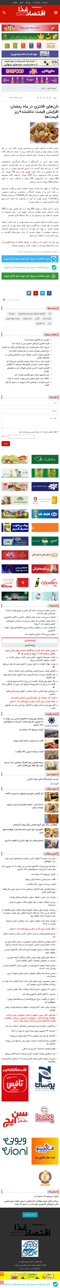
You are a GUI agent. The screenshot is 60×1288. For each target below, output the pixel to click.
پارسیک (11, 313)
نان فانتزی (40, 323)
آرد (50, 313)
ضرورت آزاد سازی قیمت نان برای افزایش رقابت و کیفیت (25, 347)
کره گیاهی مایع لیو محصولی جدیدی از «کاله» (24, 793)
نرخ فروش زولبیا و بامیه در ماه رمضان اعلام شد (29, 351)
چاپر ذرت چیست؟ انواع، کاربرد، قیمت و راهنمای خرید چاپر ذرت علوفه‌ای (30, 860)
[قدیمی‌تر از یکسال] (51, 832)
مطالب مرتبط (51, 335)
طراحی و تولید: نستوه (27, 1268)
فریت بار (54, 784)
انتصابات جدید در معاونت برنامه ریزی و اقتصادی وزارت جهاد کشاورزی (29, 629)
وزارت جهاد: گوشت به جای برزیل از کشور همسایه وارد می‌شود (28, 664)
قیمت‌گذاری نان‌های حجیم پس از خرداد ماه (30, 343)
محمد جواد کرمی (12, 318)
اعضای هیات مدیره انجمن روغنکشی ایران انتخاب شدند (31, 671)
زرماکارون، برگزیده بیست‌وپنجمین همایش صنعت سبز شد (30, 1026)
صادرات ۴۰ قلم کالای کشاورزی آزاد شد (38, 994)
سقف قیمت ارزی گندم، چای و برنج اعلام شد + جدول (32, 701)
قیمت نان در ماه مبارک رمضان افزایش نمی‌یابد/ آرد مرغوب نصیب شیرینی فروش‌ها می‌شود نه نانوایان (27, 363)
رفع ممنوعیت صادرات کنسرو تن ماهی (38, 1048)
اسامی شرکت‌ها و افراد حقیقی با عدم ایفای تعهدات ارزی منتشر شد (31, 975)
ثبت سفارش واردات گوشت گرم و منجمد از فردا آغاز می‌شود (30, 1054)
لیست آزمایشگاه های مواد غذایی (42, 779)
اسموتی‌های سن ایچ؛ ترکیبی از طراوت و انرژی (24, 840)
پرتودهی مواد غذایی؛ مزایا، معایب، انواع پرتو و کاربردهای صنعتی (30, 692)
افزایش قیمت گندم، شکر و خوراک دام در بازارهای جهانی (28, 369)
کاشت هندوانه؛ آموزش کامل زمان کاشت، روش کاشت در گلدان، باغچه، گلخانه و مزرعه (30, 659)
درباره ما (45, 2)
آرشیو (21, 2)
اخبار (43, 88)
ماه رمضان (27, 318)
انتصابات (53, 606)
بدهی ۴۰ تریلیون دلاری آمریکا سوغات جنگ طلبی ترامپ (31, 989)
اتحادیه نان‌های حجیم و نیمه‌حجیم (31, 313)
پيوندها (28, 2)
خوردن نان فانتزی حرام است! (36, 340)
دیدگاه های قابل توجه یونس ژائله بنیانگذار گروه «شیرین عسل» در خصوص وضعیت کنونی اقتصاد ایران (31, 959)
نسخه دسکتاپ (30, 1214)
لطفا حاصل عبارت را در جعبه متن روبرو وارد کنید (38, 432)
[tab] (30, 640)
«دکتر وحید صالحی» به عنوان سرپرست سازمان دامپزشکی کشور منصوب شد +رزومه (30, 622)
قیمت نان (26, 172)
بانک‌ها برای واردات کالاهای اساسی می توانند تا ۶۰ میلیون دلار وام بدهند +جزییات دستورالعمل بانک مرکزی (23, 722)
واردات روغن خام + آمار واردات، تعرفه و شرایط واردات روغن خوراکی (30, 1008)
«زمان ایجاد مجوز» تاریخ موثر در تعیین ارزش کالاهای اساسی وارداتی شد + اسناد (29, 967)
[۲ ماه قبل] (51, 797)
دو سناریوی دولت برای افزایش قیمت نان (31, 375)
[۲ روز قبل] (51, 722)
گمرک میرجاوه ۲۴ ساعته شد (31, 730)
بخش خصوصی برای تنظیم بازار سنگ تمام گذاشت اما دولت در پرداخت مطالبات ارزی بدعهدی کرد (28, 983)
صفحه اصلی (51, 88)
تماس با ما (36, 2)
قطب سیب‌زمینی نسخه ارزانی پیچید (28, 740)
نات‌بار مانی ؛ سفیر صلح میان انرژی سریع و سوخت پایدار (25, 806)
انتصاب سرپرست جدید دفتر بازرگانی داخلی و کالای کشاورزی (29, 617)
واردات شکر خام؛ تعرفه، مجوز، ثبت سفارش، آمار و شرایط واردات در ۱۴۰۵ (30, 922)
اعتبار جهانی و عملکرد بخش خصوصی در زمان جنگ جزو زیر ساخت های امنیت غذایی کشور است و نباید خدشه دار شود (30, 943)
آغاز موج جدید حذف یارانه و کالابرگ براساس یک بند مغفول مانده (30, 706)
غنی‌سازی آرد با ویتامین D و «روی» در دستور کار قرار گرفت (27, 383)
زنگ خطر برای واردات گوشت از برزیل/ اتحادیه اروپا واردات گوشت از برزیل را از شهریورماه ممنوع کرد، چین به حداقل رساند (28, 683)
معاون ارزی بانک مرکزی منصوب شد (40, 634)
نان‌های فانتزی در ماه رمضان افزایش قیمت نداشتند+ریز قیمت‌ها (34, 111)
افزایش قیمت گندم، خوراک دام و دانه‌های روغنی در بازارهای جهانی (27, 356)
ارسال (6, 443)
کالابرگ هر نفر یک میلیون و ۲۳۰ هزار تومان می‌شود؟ (32, 1036)
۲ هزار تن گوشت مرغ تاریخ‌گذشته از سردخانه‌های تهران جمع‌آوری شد (31, 1000)
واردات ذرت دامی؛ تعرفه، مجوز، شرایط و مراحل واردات (32, 897)
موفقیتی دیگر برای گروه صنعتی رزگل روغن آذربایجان (35, 825)
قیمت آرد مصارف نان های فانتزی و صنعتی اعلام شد (33, 698)
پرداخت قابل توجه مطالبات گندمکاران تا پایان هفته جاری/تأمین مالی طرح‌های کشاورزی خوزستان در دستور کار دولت (31, 1203)
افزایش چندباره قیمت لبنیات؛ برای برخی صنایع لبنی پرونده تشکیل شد (30, 1042)
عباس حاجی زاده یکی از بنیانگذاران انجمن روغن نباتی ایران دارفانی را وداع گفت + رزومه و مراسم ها (30, 652)
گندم (8, 242)
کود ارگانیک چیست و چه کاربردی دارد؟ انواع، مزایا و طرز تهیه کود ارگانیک (29, 676)
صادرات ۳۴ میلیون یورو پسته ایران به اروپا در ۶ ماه (33, 1031)
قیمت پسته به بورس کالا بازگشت (29, 751)
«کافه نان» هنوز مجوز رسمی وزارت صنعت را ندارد (28, 378)
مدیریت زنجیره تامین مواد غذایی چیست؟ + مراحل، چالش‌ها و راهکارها (28, 1060)
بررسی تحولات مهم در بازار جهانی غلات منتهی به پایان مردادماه (32, 903)
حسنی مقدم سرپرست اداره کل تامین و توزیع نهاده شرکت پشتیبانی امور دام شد (30, 612)
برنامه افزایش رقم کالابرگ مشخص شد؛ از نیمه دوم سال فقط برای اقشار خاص (23, 764)
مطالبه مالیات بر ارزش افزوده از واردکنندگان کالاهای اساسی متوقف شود (29, 951)
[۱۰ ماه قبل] (51, 818)
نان (32, 151)
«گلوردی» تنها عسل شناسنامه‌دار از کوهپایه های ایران (23, 831)
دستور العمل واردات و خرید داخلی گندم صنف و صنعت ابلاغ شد (29, 935)
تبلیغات (14, 2)
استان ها (53, 1192)
